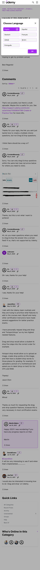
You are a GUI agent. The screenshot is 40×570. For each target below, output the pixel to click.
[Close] (35, 23)
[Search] (33, 2)
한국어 (24, 40)
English (6, 29)
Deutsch (7, 34)
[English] (10, 2)
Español (24, 29)
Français (25, 34)
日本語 (6, 40)
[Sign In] (37, 2)
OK (32, 51)
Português (8, 45)
